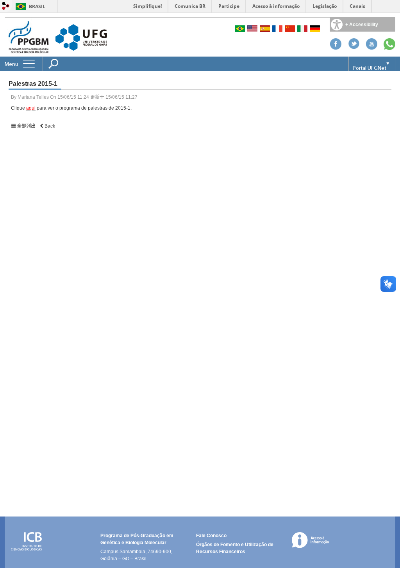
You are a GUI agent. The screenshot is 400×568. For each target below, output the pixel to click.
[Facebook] (335, 47)
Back (49, 126)
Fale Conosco (211, 535)
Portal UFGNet (369, 68)
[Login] (6, 6)
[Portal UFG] (81, 37)
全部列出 (26, 126)
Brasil (37, 6)
